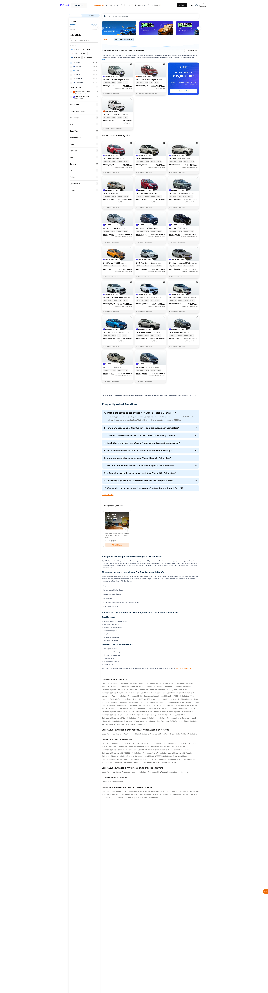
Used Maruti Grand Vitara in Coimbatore (157, 753)
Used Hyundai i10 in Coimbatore (124, 705)
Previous (102, 28)
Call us (183, 5)
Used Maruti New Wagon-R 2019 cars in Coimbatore (122, 791)
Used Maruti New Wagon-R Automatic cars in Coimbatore (124, 772)
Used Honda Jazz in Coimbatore (153, 693)
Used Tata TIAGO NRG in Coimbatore (131, 724)
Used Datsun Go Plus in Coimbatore (159, 708)
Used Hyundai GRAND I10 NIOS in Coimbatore (171, 696)
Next (199, 28)
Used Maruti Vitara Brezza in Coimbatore (128, 756)
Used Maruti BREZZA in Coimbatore (158, 756)
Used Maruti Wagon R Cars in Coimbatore (164, 395)
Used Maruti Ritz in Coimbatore (179, 718)
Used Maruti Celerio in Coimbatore (152, 690)
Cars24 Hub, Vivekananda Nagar (114, 782)
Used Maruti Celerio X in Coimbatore (151, 718)
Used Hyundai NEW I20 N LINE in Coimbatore (129, 712)
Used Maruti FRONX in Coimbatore (161, 712)
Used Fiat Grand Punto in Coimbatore (126, 715)
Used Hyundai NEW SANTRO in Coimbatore (144, 699)
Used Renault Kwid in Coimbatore (115, 683)
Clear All (107, 40)
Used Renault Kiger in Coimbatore (141, 702)
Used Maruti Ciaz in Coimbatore (124, 750)
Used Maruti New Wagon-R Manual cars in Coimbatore (168, 772)
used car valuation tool (183, 668)
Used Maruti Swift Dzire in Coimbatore (152, 750)
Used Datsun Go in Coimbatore (177, 705)
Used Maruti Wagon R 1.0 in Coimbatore (178, 699)
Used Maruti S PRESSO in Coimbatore (126, 753)
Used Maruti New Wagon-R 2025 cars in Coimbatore (138, 797)
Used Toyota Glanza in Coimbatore (151, 705)
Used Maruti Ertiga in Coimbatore (125, 759)
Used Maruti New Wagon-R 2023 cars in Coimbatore (150, 794)
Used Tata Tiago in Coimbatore (160, 686)
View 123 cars (117, 545)
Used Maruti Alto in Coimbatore (124, 718)
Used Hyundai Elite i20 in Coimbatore (169, 683)
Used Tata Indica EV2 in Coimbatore (170, 721)
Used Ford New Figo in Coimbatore (155, 715)
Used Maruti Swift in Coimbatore (141, 683)
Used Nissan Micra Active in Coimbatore (139, 721)
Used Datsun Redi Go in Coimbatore (126, 693)
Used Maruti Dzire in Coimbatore (157, 747)
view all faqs (107, 495)
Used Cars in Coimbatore (122, 395)
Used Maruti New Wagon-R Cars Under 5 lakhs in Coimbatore (125, 734)
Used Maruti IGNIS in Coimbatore (140, 696)
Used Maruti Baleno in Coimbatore (141, 743)
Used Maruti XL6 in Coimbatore (179, 759)
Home (104, 395)
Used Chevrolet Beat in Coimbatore (131, 708)
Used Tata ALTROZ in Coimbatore (125, 690)
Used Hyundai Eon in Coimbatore (179, 693)
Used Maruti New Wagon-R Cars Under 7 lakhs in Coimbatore (173, 734)
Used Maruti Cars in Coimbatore (141, 395)
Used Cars (110, 395)
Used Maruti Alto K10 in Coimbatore (133, 686)
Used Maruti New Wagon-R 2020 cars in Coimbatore (163, 791)
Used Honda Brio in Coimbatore (167, 702)
